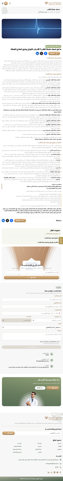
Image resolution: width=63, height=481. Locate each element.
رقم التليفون (57, 310)
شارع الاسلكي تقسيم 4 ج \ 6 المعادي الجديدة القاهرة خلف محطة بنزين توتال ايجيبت (28, 367)
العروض (59, 449)
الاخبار (39, 452)
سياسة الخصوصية (17, 449)
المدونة (39, 446)
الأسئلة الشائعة (17, 446)
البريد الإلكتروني (57, 303)
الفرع (59, 323)
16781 (47, 355)
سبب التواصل (57, 316)
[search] (10, 3)
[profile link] (60, 472)
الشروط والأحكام (17, 452)
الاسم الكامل (57, 296)
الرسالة (59, 330)
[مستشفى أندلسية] (53, 3)
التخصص (28, 316)
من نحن (59, 443)
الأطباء (59, 446)
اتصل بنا (19, 443)
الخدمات (39, 443)
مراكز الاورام (38, 449)
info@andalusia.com (42, 361)
